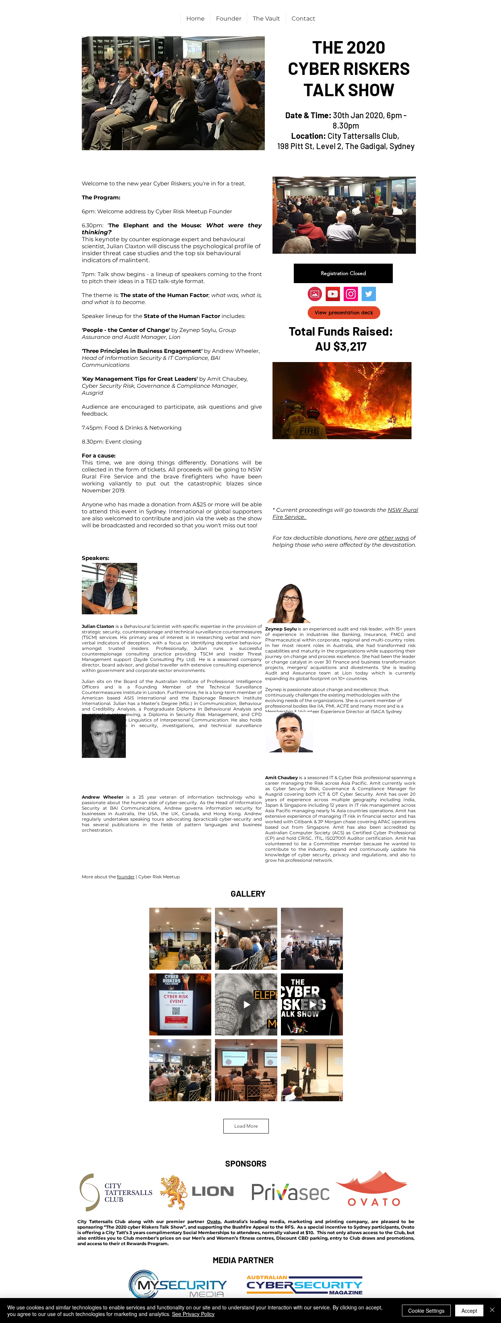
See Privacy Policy (193, 1313)
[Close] (492, 1310)
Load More (246, 1126)
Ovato (213, 1221)
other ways (394, 537)
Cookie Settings (426, 1310)
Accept (469, 1310)
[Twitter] (369, 294)
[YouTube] (333, 294)
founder (126, 876)
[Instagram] (351, 294)
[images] (315, 294)
